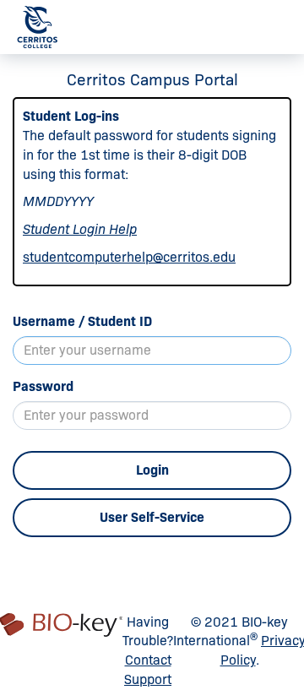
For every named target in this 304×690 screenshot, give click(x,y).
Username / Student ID (82, 321)
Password (43, 386)
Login (152, 470)
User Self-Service (152, 517)
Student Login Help (80, 229)
